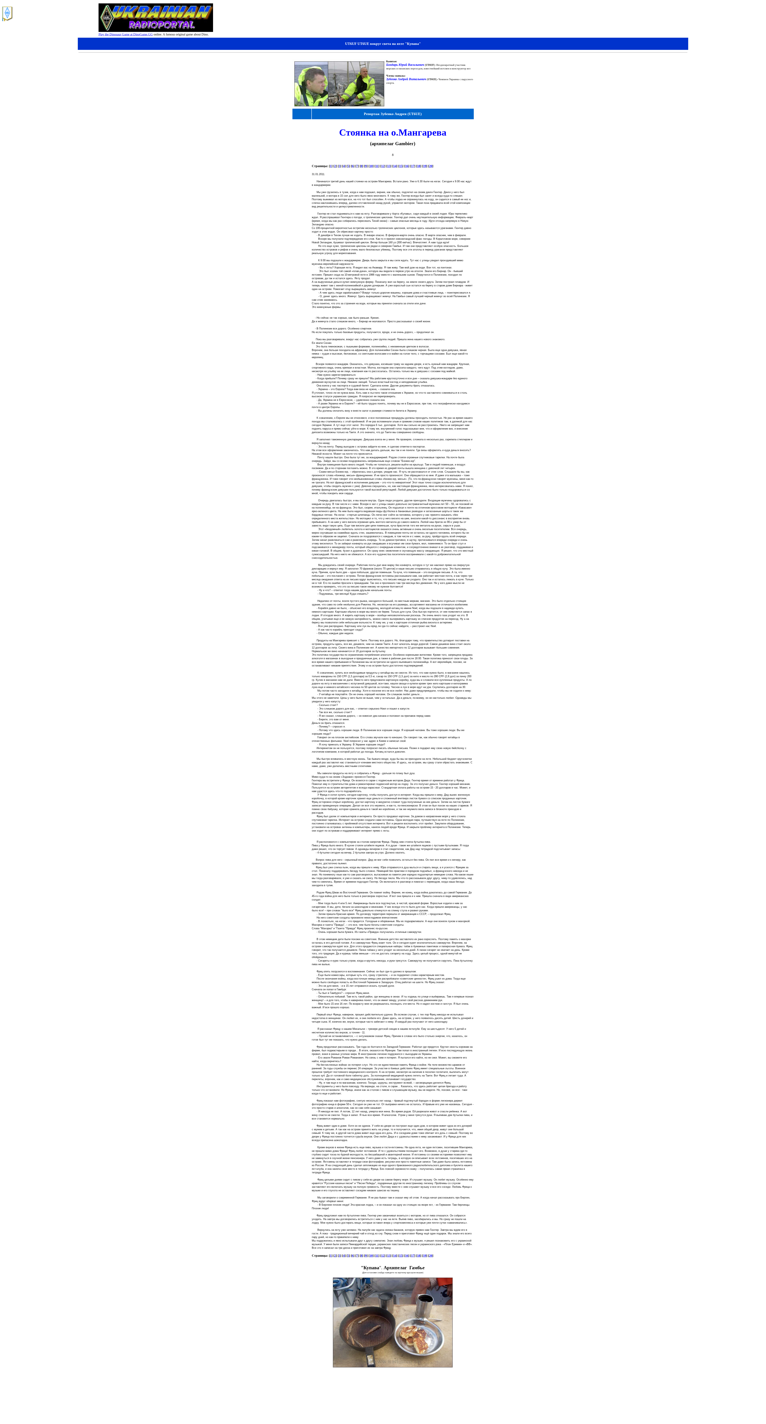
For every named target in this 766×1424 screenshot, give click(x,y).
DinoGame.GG (143, 34)
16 (406, 166)
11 (376, 166)
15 (400, 166)
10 (371, 166)
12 (382, 166)
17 (412, 166)
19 (424, 166)
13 (388, 166)
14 (394, 166)
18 (418, 166)
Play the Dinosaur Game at (116, 34)
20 (430, 166)
